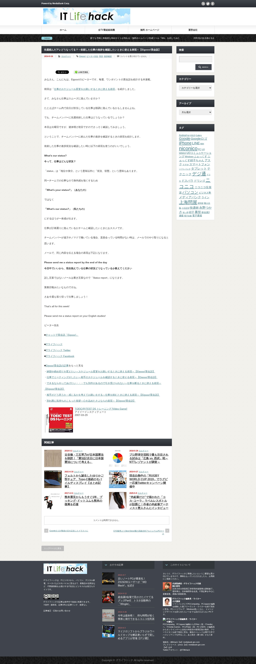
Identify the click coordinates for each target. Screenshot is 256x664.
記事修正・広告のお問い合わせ (57, 611)
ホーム (63, 30)
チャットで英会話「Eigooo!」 (62, 334)
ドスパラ (187, 180)
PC (199, 149)
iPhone (185, 143)
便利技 (200, 203)
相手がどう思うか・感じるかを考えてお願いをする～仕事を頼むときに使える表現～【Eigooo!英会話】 (103, 394)
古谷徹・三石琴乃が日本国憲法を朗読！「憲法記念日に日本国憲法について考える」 (84, 458)
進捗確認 (108, 56)
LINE (196, 143)
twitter (208, 4)
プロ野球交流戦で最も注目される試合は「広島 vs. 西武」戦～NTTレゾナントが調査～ (148, 458)
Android (183, 135)
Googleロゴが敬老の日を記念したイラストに (68, 531)
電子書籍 (197, 215)
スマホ (186, 164)
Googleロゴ (199, 138)
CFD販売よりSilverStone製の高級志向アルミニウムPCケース (138, 532)
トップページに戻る (52, 548)
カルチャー (66, 56)
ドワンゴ (199, 180)
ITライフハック (54, 344)
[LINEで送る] (81, 72)
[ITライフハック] (86, 23)
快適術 (194, 207)
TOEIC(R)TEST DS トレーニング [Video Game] (101, 408)
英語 (101, 56)
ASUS (192, 135)
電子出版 (188, 216)
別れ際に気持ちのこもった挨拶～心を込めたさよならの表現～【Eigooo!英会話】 (91, 400)
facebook (213, 4)
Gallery (199, 135)
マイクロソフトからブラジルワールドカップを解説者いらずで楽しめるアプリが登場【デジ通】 (136, 634)
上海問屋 (188, 202)
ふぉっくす (200, 156)
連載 (181, 215)
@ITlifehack (185, 650)
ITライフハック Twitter (58, 350)
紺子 (191, 212)
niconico (188, 148)
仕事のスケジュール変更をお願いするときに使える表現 (84, 89)
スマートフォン (199, 164)
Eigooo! (82, 56)
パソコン (190, 192)
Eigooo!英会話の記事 (57, 365)
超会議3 (205, 212)
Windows (189, 156)
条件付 (67, 602)
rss (203, 4)
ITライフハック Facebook (60, 356)
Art (188, 135)
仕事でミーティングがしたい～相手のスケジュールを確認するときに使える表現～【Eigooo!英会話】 (102, 377)
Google (184, 138)
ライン (205, 197)
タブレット (199, 168)
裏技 (198, 212)
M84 (202, 144)
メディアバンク (190, 197)
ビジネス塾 (205, 192)
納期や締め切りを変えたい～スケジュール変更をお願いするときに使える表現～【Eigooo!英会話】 (101, 371)
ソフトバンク (185, 169)
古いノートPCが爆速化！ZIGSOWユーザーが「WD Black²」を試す (132, 582)
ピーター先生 (92, 56)
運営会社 (192, 30)
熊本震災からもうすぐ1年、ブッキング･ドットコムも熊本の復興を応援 (83, 501)
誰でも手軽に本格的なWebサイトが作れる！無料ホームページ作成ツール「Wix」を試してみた (115, 38)
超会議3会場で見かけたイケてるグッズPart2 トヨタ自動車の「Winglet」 (135, 600)
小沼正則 (185, 208)
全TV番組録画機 (106, 30)
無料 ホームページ (149, 30)
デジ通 (199, 173)
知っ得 (185, 212)
